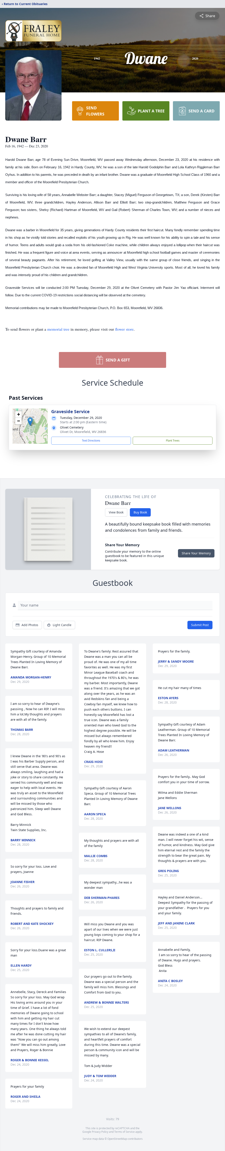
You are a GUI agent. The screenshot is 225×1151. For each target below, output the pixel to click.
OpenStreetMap (117, 1139)
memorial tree (58, 329)
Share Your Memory (196, 553)
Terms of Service (124, 1132)
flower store (124, 329)
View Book (116, 512)
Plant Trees (173, 440)
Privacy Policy (100, 1132)
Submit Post (200, 625)
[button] (30, 421)
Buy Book (140, 512)
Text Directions (91, 440)
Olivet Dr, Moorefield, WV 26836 (83, 432)
